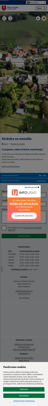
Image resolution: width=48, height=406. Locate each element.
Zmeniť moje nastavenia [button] (24, 401)
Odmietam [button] (24, 395)
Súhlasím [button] (24, 389)
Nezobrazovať (31, 187)
